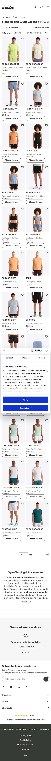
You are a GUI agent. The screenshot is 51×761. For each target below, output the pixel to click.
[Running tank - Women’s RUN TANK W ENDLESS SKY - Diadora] (13, 177)
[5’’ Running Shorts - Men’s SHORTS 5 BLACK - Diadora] (13, 347)
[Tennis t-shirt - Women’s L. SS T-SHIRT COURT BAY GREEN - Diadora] (13, 430)
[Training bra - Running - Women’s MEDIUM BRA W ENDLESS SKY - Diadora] (37, 219)
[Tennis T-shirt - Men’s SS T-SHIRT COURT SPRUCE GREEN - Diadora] (37, 514)
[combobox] (23, 554)
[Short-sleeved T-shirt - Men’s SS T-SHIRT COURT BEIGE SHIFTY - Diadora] (37, 49)
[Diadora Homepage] (7, 7)
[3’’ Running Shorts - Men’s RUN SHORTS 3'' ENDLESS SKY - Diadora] (13, 94)
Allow (25, 400)
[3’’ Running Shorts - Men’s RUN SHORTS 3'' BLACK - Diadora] (37, 177)
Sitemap (25, 749)
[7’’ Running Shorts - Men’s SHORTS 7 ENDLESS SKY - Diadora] (37, 347)
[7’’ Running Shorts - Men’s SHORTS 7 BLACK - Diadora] (37, 305)
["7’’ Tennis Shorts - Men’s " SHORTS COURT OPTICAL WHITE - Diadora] (13, 514)
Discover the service (25, 646)
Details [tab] (25, 358)
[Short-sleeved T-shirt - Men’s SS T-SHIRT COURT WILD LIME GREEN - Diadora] (13, 49)
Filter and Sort (42, 27)
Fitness (22, 17)
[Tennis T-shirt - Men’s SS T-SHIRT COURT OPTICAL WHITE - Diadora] (37, 472)
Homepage (6, 17)
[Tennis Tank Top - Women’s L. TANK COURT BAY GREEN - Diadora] (37, 430)
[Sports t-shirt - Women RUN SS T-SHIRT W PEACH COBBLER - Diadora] (13, 136)
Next (47, 554)
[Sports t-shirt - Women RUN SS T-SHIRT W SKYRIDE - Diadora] (37, 94)
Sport (15, 17)
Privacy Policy (25, 736)
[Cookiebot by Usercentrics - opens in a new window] (31, 351)
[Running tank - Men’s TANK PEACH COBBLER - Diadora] (37, 263)
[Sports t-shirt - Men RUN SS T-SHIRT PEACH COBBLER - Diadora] (13, 263)
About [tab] (42, 358)
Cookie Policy (25, 740)
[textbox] (22, 555)
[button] (35, 7)
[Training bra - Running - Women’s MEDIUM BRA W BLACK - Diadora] (13, 219)
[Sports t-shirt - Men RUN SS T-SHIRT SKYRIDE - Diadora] (13, 305)
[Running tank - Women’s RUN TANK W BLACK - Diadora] (37, 136)
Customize (24, 408)
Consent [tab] (9, 358)
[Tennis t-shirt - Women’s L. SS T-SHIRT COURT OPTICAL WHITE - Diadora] (13, 472)
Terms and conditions (25, 744)
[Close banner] (47, 351)
